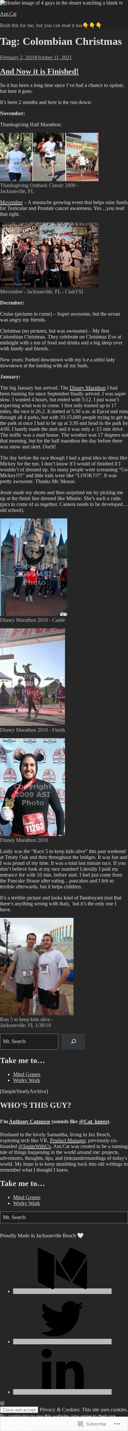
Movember (11, 202)
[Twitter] (62, 1341)
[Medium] (62, 1291)
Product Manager (67, 1140)
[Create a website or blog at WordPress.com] (2, 1403)
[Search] (73, 1042)
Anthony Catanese (29, 1121)
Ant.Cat (8, 14)
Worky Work (26, 1080)
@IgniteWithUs (34, 1146)
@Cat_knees (93, 1121)
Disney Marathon (88, 388)
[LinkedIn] (62, 1392)
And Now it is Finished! (39, 71)
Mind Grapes (26, 1074)
